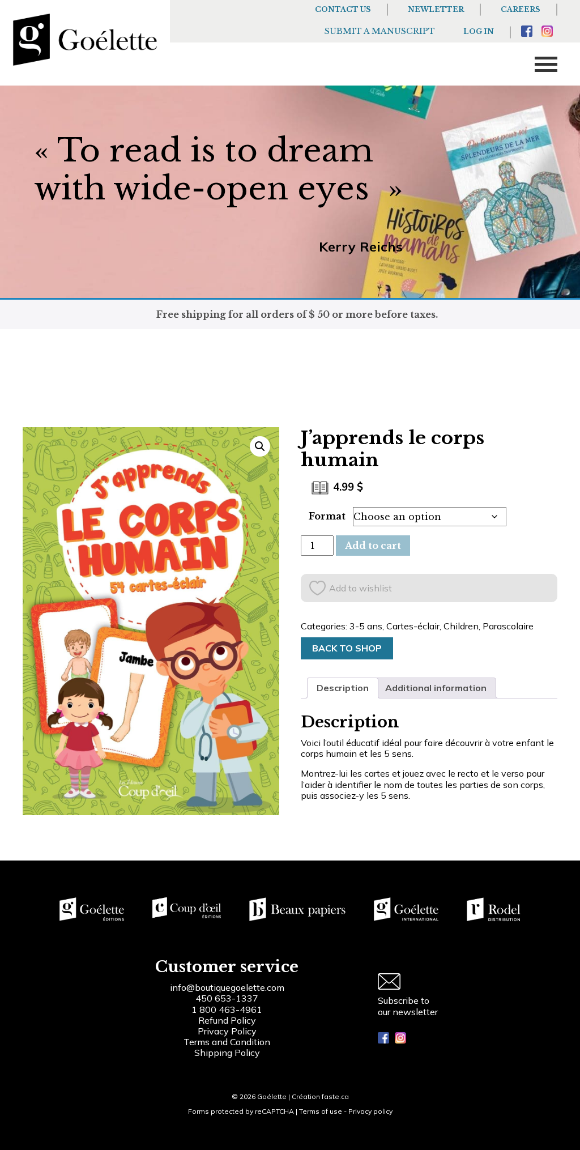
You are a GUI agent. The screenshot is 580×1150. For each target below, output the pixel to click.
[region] (147, 1064)
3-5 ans (365, 626)
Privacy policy (370, 1111)
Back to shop (347, 648)
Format (327, 516)
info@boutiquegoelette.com (227, 987)
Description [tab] (343, 687)
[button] (260, 446)
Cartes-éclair (413, 626)
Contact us (343, 9)
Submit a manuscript (380, 31)
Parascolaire (508, 626)
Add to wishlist (360, 588)
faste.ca (335, 1096)
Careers (520, 9)
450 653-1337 (226, 998)
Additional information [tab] (436, 687)
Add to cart (373, 545)
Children (461, 626)
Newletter (436, 9)
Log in (478, 31)
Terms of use (320, 1111)
